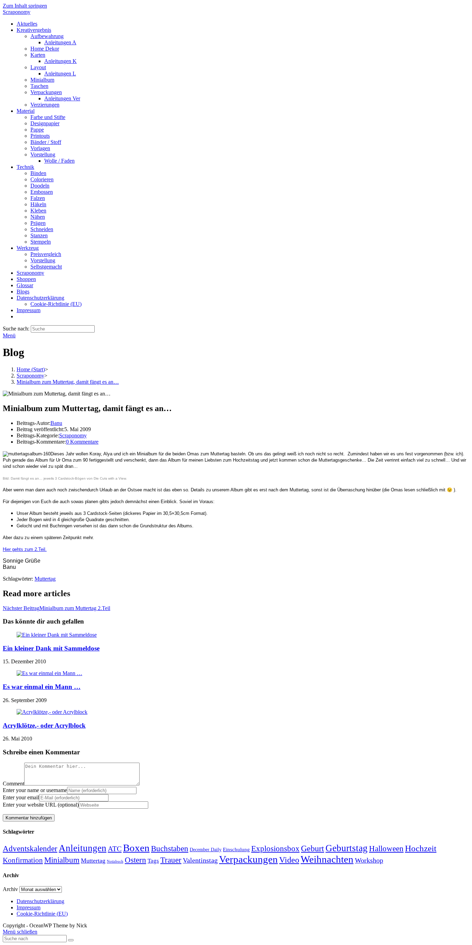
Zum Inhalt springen (25, 6)
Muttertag (45, 579)
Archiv (10, 889)
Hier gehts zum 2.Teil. (25, 549)
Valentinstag (200, 860)
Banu (56, 423)
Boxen (136, 847)
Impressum (28, 907)
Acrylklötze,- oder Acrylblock (44, 725)
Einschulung (236, 849)
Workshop (369, 860)
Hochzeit (420, 848)
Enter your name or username (35, 790)
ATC (115, 849)
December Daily (205, 849)
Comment (13, 784)
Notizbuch (115, 861)
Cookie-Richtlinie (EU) (42, 914)
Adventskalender (30, 848)
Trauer (170, 860)
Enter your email (21, 797)
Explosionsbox (275, 848)
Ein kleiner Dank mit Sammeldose (51, 648)
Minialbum (61, 860)
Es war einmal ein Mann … (42, 686)
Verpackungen (248, 859)
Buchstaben (169, 848)
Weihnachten (327, 859)
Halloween (386, 848)
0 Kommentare (82, 442)
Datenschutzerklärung (40, 901)
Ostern (135, 860)
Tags (153, 860)
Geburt (312, 848)
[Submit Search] (71, 940)
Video (289, 859)
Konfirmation (23, 860)
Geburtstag (346, 848)
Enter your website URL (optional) (41, 805)
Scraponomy (16, 12)
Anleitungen (82, 848)
